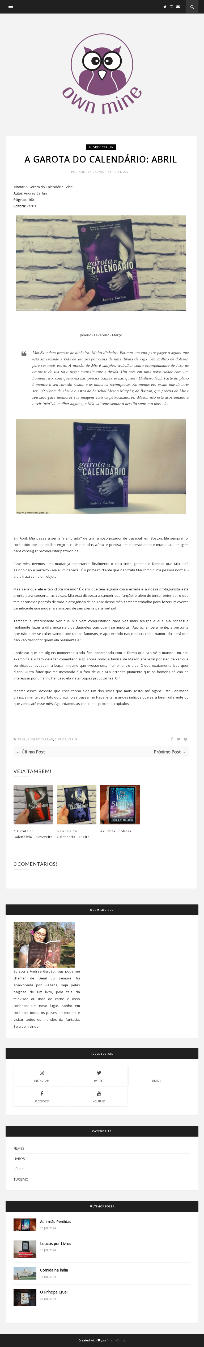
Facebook (42, 1101)
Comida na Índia (54, 1270)
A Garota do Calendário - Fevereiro (33, 834)
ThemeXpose (116, 1340)
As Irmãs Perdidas (115, 831)
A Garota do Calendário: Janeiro (73, 834)
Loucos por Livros (55, 1243)
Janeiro (85, 335)
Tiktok (156, 1081)
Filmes (19, 1148)
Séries (19, 1169)
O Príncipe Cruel (53, 1292)
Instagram (41, 1081)
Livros (60, 739)
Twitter (99, 1081)
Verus (72, 739)
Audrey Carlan (101, 147)
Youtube (99, 1101)
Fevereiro (101, 335)
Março (117, 335)
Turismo (21, 1179)
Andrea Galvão (92, 172)
